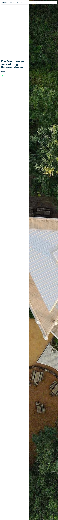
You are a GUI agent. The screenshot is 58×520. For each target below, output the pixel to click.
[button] (20, 3)
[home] (8, 2)
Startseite (2, 8)
